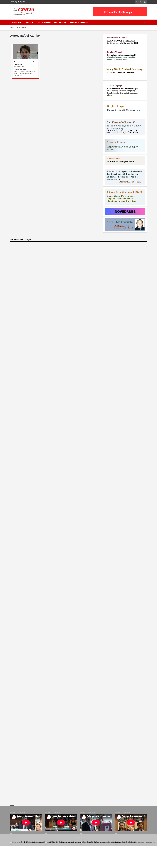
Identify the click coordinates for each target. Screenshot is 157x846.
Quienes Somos (44, 22)
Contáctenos (60, 22)
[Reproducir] (11, 833)
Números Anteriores (79, 22)
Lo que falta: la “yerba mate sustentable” (24, 63)
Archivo (29, 22)
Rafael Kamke (19, 66)
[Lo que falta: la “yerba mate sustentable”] (25, 55)
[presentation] (11, 805)
